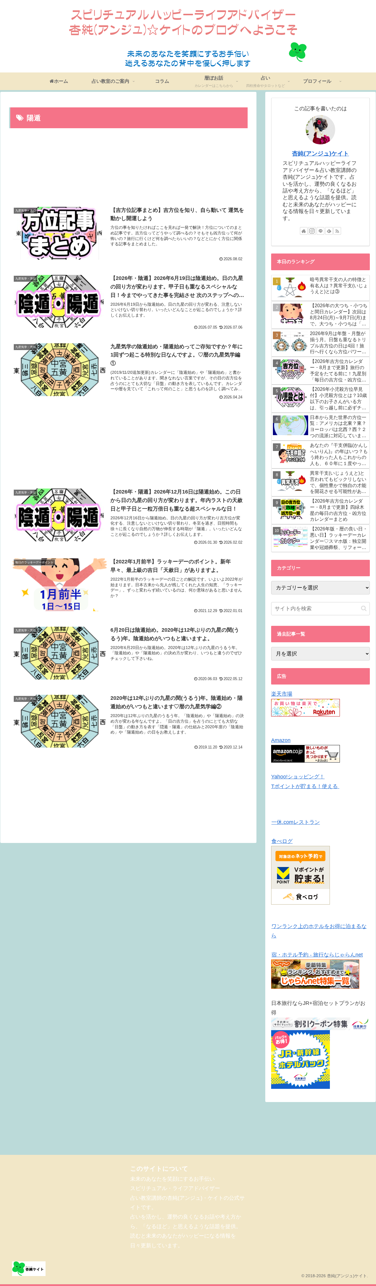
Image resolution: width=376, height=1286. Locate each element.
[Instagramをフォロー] (312, 231)
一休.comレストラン (295, 822)
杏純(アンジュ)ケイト (320, 153)
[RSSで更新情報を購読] (337, 231)
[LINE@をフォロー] (320, 231)
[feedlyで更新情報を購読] (329, 231)
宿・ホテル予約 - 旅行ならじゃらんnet (317, 955)
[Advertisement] (128, 167)
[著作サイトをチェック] (304, 231)
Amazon (281, 740)
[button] (364, 608)
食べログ (282, 841)
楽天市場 (281, 694)
